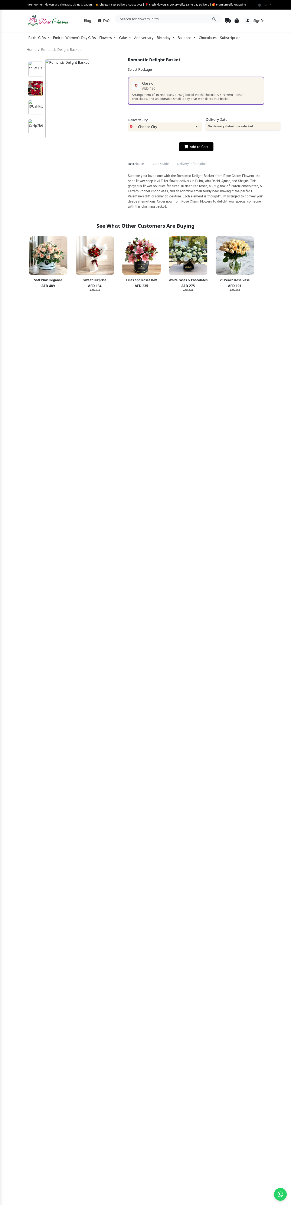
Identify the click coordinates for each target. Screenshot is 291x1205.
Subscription (230, 37)
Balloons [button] (185, 37)
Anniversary (143, 37)
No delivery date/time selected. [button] (231, 126)
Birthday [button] (163, 37)
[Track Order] (228, 20)
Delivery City (138, 120)
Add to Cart (199, 146)
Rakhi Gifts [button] (37, 37)
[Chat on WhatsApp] (280, 1194)
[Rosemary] (48, 20)
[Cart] (237, 21)
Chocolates (208, 37)
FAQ (106, 20)
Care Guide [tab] (161, 164)
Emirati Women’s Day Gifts (74, 37)
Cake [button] (123, 37)
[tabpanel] (196, 191)
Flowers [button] (105, 37)
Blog (87, 20)
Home (31, 49)
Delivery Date (216, 119)
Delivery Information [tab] (192, 164)
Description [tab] (136, 164)
